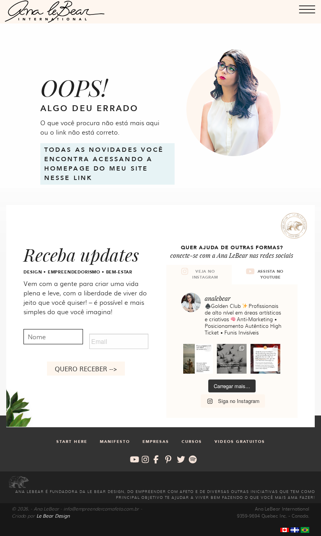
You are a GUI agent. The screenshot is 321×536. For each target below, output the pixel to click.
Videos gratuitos (240, 441)
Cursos (192, 441)
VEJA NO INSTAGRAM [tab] (205, 274)
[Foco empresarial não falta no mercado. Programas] (198, 359)
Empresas (155, 441)
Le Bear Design (53, 515)
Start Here (71, 441)
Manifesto (115, 441)
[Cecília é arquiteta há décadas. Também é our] (265, 359)
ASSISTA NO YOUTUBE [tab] (271, 274)
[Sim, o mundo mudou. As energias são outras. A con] (232, 359)
